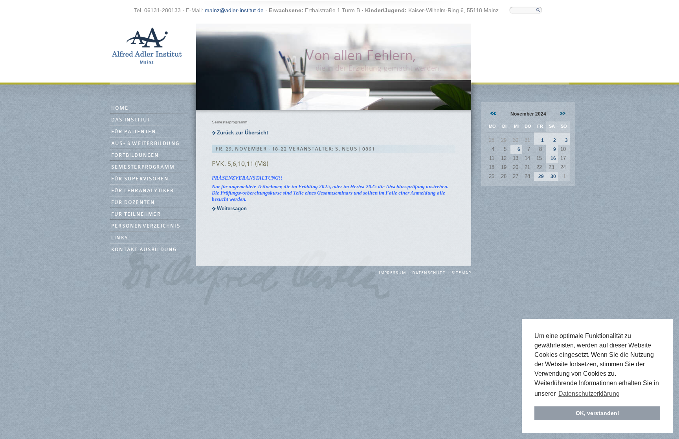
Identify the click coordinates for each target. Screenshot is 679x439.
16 (553, 158)
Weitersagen (232, 208)
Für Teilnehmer (136, 214)
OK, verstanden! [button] (597, 413)
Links (119, 238)
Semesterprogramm (142, 167)
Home (119, 108)
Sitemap (461, 273)
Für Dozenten (133, 202)
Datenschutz (428, 273)
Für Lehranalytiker (142, 190)
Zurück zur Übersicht (242, 133)
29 (541, 176)
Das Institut (130, 120)
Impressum (392, 273)
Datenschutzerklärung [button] (589, 393)
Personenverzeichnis (145, 226)
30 (553, 176)
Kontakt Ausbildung (144, 249)
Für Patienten (133, 131)
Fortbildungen (135, 155)
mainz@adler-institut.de (234, 10)
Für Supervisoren (140, 179)
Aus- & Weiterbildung (145, 143)
